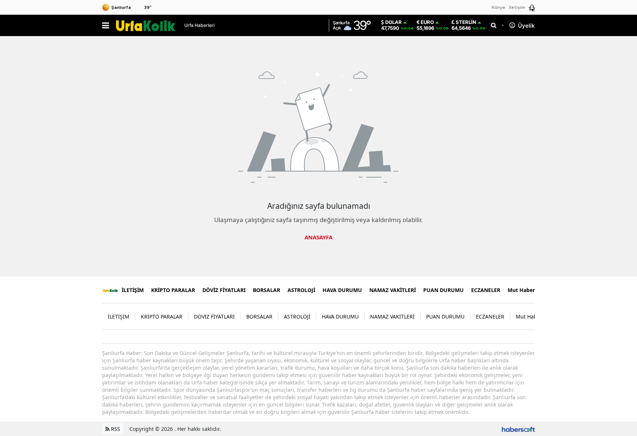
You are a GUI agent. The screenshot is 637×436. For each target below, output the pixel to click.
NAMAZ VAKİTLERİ (392, 290)
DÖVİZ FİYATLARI (224, 290)
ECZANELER (485, 290)
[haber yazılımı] (518, 429)
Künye (498, 7)
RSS (114, 428)
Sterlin (466, 22)
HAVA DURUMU (342, 290)
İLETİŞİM (133, 290)
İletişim (517, 7)
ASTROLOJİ (301, 290)
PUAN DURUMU (443, 290)
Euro (427, 22)
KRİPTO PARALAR (173, 290)
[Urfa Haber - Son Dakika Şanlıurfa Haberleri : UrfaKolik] (110, 290)
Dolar (393, 22)
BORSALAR (266, 290)
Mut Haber (521, 290)
